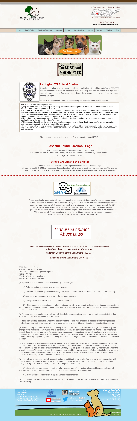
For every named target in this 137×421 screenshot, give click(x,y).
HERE (95, 137)
